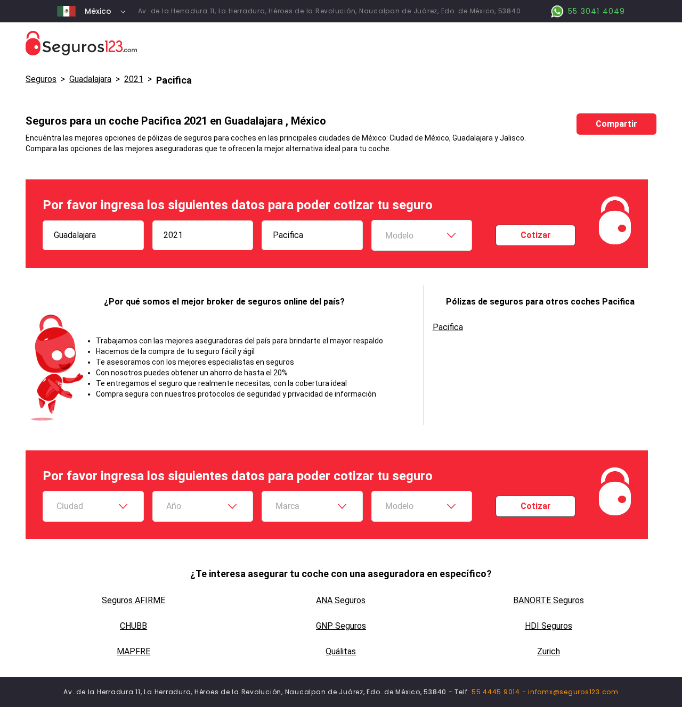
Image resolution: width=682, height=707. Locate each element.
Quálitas (341, 651)
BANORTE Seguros (548, 600)
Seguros (41, 79)
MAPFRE (133, 651)
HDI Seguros (548, 626)
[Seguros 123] (341, 43)
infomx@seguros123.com (573, 691)
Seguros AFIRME (133, 600)
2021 (133, 79)
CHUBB (133, 626)
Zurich (548, 651)
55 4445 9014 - (500, 691)
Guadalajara (90, 79)
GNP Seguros (341, 626)
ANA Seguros (341, 600)
